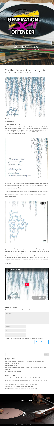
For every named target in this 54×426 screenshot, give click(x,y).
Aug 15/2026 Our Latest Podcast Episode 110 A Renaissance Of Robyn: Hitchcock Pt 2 (24, 361)
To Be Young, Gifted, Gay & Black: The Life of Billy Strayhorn (31, 377)
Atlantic (7, 386)
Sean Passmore (10, 72)
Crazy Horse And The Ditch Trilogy (13, 371)
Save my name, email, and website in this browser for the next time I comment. (25, 338)
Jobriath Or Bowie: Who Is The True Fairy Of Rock (25, 388)
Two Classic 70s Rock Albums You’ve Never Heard (25, 384)
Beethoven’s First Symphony (11, 365)
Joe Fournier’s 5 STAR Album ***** (13, 363)
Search (46, 354)
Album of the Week (25, 72)
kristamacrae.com (39, 424)
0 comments (35, 72)
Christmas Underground (11, 377)
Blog (31, 72)
